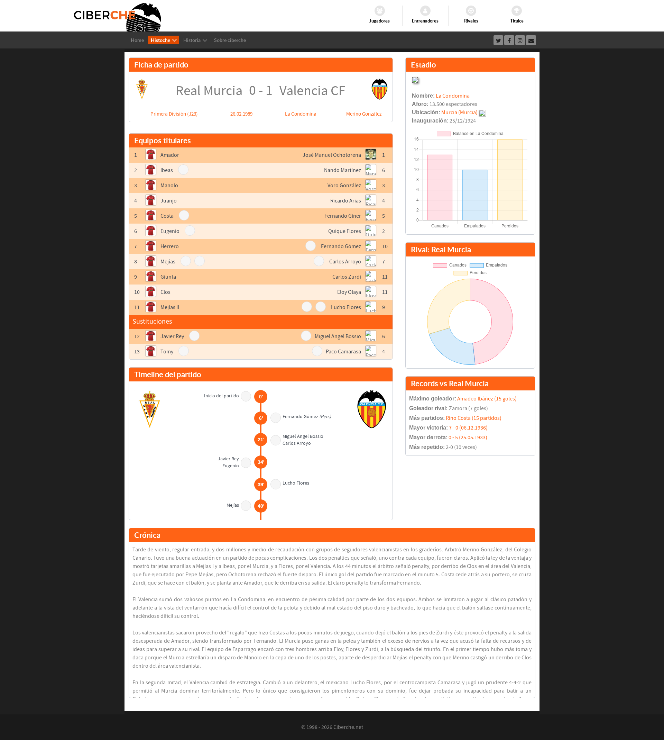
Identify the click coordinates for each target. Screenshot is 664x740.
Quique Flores (344, 231)
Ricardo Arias (345, 201)
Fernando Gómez (341, 246)
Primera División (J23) (174, 114)
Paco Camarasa (343, 352)
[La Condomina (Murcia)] (415, 79)
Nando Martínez (342, 170)
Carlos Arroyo (345, 262)
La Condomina (300, 114)
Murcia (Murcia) (459, 112)
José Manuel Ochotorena (332, 155)
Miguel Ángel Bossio (338, 336)
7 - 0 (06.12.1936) (468, 428)
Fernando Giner (342, 216)
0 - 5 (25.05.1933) (468, 437)
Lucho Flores (346, 307)
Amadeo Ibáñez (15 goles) (487, 399)
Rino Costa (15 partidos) (473, 418)
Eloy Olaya (349, 292)
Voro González (344, 185)
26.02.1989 (241, 114)
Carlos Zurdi (346, 277)
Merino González (363, 114)
